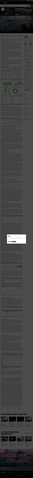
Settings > (14, 241)
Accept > (10, 241)
